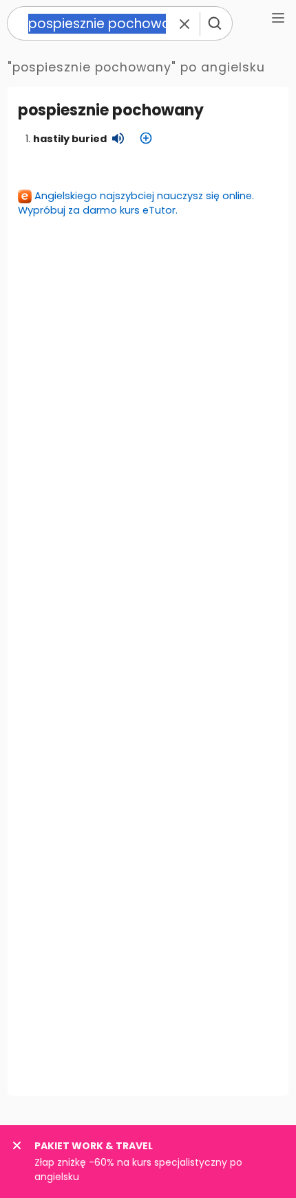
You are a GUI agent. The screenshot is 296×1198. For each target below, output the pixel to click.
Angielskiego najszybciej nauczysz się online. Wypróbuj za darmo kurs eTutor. (136, 203)
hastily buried (70, 139)
